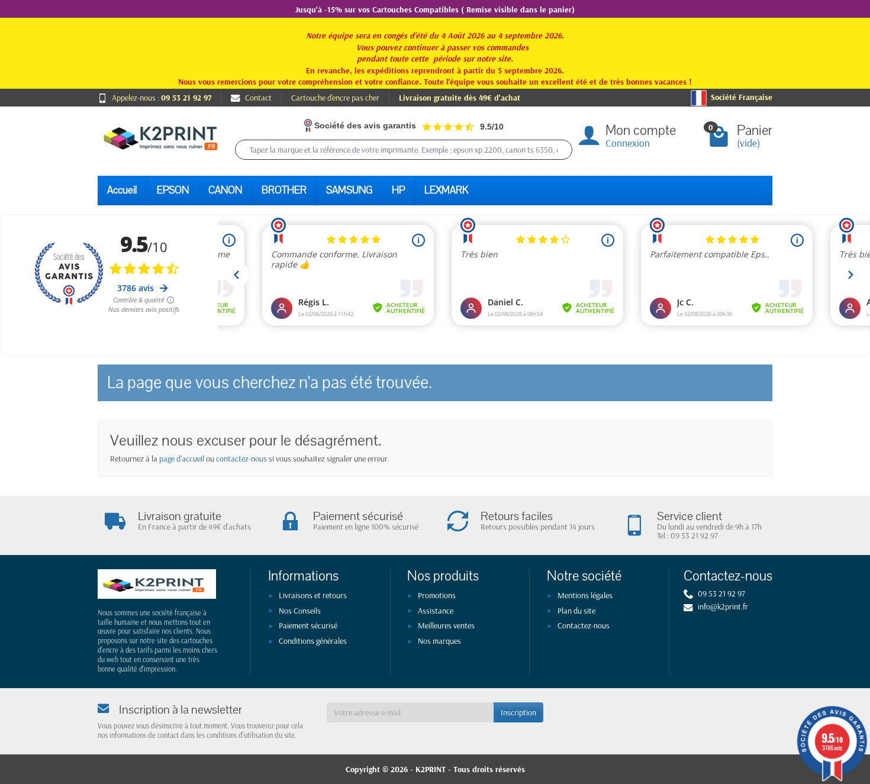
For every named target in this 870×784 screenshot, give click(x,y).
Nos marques (439, 640)
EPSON (173, 190)
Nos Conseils (300, 610)
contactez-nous (241, 458)
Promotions (437, 595)
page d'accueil (181, 458)
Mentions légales (585, 595)
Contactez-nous (584, 625)
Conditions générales (313, 640)
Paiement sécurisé (308, 625)
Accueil (122, 190)
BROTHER (284, 190)
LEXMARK (446, 190)
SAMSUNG (349, 190)
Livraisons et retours (313, 595)
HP (398, 190)
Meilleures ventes (446, 625)
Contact (258, 97)
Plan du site (576, 610)
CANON (225, 190)
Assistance (435, 610)
